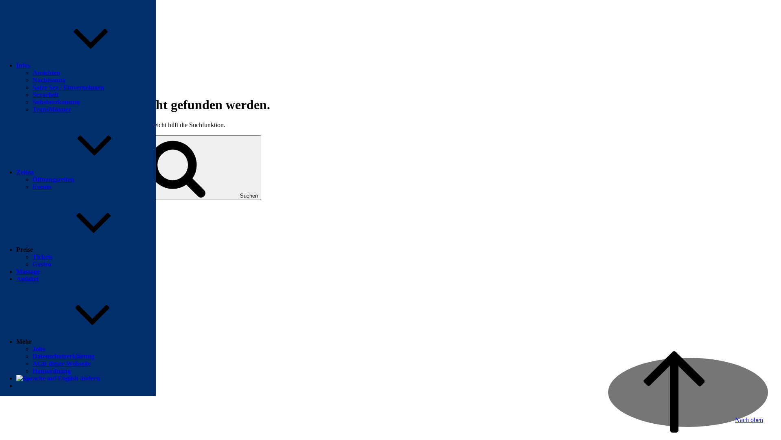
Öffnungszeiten (53, 179)
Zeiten (25, 172)
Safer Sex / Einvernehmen (68, 87)
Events (42, 186)
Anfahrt (27, 278)
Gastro (42, 264)
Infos (23, 65)
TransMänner (52, 109)
